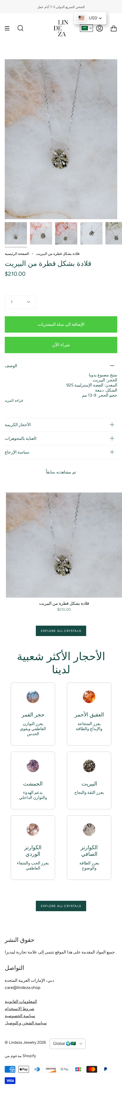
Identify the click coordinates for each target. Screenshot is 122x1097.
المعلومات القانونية (21, 1001)
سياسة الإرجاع (17, 452)
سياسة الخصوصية (20, 1015)
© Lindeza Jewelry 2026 (25, 1042)
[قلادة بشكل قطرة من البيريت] (16, 233)
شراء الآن (61, 345)
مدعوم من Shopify (20, 1056)
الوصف (11, 365)
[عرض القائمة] (9, 28)
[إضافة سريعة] (13, 590)
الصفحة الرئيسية (17, 254)
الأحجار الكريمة (18, 424)
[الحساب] (99, 28)
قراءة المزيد (14, 400)
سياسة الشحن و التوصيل (26, 1023)
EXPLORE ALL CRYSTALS (61, 631)
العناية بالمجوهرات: (21, 438)
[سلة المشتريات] (113, 28)
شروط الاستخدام (19, 1008)
